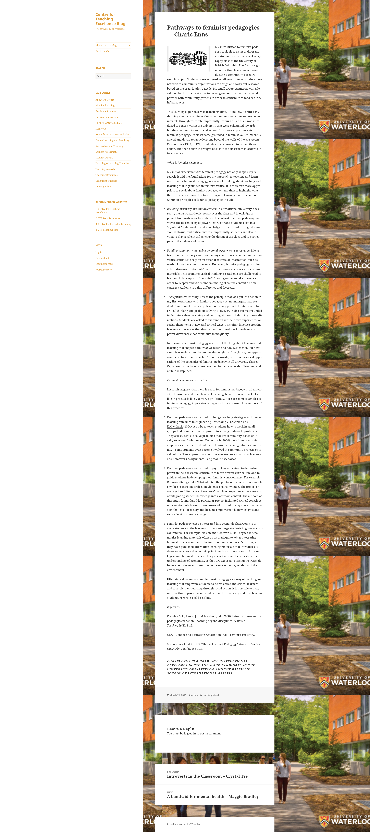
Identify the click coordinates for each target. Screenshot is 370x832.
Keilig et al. (187, 482)
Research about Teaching (109, 146)
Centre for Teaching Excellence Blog (110, 19)
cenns (194, 695)
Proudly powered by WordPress (184, 824)
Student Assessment (107, 151)
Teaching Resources (107, 175)
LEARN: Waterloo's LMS (109, 122)
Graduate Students (106, 111)
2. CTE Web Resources (108, 218)
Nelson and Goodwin (215, 533)
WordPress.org (104, 269)
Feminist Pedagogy (242, 635)
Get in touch (102, 51)
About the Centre (105, 99)
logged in (190, 733)
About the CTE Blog (106, 45)
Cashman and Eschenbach (203, 440)
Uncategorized (104, 186)
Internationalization (107, 117)
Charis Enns (178, 661)
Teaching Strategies (106, 180)
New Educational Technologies (112, 134)
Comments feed (104, 263)
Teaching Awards (105, 169)
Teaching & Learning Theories (112, 163)
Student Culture (104, 157)
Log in (99, 252)
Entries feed (102, 258)
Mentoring (101, 128)
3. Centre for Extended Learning (113, 224)
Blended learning (105, 105)
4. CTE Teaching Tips (107, 229)
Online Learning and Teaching (112, 140)
